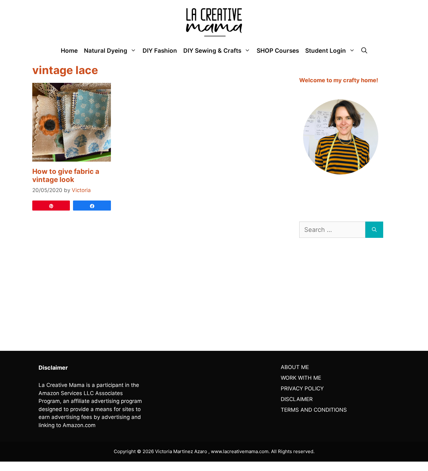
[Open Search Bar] (364, 50)
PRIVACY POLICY (302, 388)
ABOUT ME (295, 367)
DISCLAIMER (297, 399)
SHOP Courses (278, 50)
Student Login (325, 50)
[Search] (374, 230)
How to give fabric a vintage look (65, 175)
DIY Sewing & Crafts (212, 50)
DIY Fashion (160, 50)
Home (69, 50)
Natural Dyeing (105, 50)
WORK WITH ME (301, 378)
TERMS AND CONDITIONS (314, 410)
